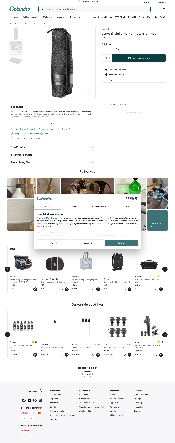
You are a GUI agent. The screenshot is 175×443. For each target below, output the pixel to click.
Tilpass (86, 243)
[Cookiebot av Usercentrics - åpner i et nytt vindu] (128, 198)
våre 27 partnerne (49, 218)
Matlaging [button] (47, 16)
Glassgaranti (84, 398)
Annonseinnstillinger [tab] (101, 206)
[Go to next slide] (165, 269)
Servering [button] (61, 16)
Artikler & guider (117, 398)
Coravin (87, 374)
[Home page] (20, 10)
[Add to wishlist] (89, 92)
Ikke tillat (53, 243)
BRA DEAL (54, 419)
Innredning (138, 406)
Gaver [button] (96, 16)
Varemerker (145, 16)
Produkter (13, 16)
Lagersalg (107, 16)
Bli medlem (84, 394)
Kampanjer (120, 16)
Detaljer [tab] (74, 206)
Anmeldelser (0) (110, 104)
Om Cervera (55, 406)
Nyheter (132, 16)
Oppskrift (114, 402)
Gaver (112, 394)
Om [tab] (127, 206)
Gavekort (137, 411)
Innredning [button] (75, 16)
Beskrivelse (106, 38)
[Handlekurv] (164, 9)
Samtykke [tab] (47, 206)
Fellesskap (124, 104)
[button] (42, 9)
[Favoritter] (159, 9)
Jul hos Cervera (116, 415)
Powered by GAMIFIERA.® (133, 113)
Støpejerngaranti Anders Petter (92, 406)
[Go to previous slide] (7, 269)
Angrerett (54, 402)
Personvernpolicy (57, 411)
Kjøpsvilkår (54, 398)
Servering (137, 402)
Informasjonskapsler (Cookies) (63, 415)
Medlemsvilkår (85, 411)
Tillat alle (121, 243)
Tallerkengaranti (86, 402)
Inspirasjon (160, 16)
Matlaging (138, 398)
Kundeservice (55, 394)
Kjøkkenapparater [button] (30, 16)
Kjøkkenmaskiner (140, 394)
